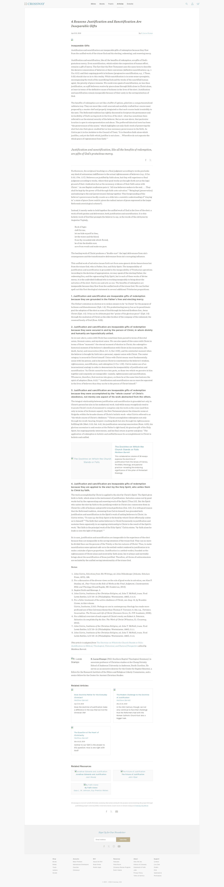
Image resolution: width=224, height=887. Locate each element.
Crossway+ (76, 870)
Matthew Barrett (122, 452)
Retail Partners (77, 862)
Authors (55, 870)
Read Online (97, 864)
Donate (130, 4)
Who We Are (138, 862)
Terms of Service (139, 876)
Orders (156, 867)
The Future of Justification (133, 774)
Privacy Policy (138, 873)
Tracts (110, 4)
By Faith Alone (91, 788)
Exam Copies (117, 870)
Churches (76, 867)
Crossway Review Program (122, 867)
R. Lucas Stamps (147, 33)
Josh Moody (91, 777)
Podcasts (116, 862)
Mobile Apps (97, 867)
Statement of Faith (139, 867)
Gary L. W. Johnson (82, 790)
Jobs (135, 870)
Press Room (117, 864)
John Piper (133, 777)
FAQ (155, 870)
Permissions (157, 876)
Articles (120, 4)
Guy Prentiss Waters (99, 790)
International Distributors (81, 864)
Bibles (93, 4)
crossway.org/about (141, 806)
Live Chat (157, 864)
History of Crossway (140, 864)
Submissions (158, 873)
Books (102, 4)
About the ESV (98, 862)
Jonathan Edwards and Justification (91, 774)
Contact (156, 862)
